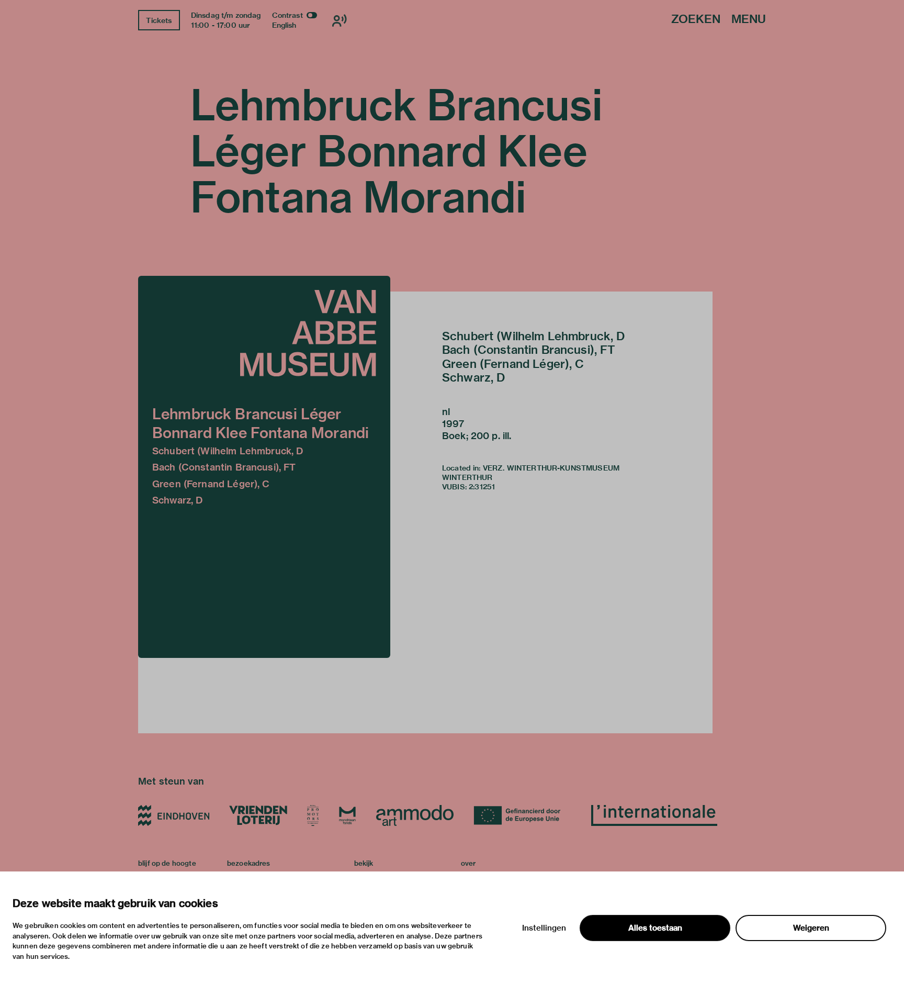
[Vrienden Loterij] (258, 815)
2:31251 (482, 486)
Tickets (159, 20)
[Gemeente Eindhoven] (173, 815)
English (284, 25)
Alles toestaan (655, 928)
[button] (264, 467)
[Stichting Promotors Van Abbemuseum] (313, 815)
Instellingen (544, 928)
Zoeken (695, 19)
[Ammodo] (415, 815)
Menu (748, 19)
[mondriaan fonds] (347, 815)
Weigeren (811, 928)
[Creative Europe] (522, 815)
